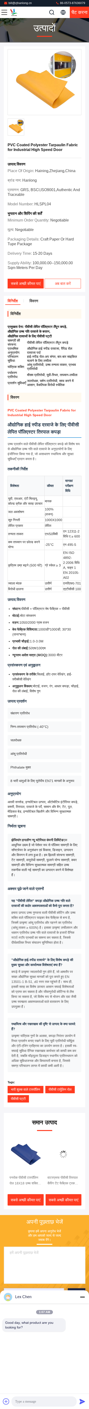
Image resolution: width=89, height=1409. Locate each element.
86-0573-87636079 (72, 3)
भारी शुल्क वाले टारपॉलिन (25, 1089)
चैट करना (79, 12)
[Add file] (6, 1401)
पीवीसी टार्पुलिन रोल (60, 1089)
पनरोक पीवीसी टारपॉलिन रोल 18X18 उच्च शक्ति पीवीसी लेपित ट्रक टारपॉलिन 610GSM (23, 1181)
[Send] (82, 1401)
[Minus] (82, 1297)
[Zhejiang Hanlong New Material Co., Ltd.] (19, 12)
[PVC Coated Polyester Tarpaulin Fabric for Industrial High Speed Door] (44, 82)
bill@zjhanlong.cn (20, 3)
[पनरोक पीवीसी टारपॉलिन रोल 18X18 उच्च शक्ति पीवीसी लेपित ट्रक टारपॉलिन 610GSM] (26, 1154)
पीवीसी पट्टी (18, 1099)
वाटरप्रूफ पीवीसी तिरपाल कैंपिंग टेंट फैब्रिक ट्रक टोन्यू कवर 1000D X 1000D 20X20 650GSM (62, 1181)
